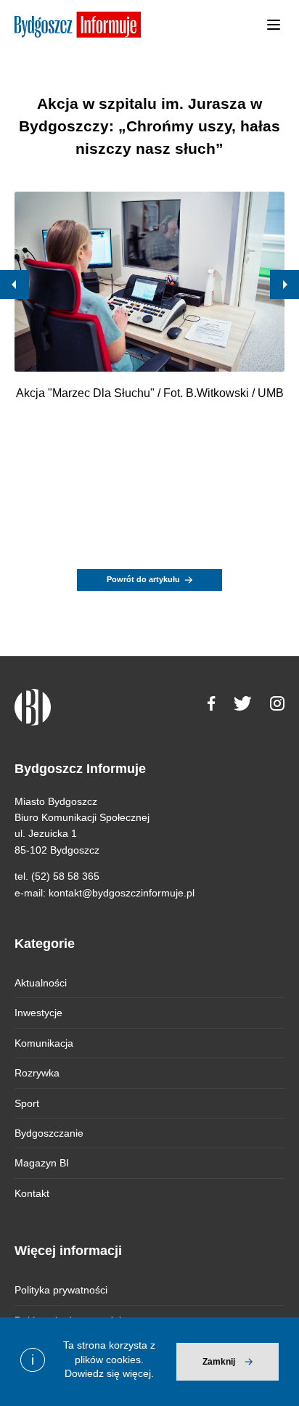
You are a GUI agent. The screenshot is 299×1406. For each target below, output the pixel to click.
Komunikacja (44, 1043)
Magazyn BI (42, 1163)
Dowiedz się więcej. (109, 1373)
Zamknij (218, 1362)
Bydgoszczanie (49, 1133)
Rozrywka (37, 1073)
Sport (27, 1103)
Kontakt (32, 1193)
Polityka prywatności (61, 1290)
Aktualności (41, 983)
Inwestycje (38, 1012)
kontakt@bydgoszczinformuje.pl (121, 893)
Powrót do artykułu (143, 579)
